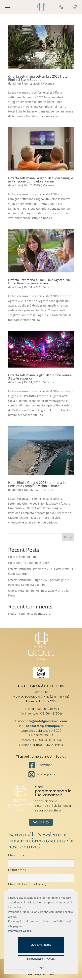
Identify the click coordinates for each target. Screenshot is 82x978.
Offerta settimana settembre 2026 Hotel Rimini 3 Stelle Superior (38, 78)
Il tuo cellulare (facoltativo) (27, 884)
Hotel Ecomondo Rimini (23, 557)
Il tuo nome (16, 855)
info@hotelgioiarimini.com (46, 721)
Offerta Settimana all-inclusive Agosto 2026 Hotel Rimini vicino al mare (40, 281)
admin (16, 83)
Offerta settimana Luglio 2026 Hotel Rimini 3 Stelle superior (40, 377)
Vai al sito (41, 822)
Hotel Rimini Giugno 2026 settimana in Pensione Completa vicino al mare (37, 484)
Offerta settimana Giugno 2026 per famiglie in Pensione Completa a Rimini (40, 179)
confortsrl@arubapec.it (44, 726)
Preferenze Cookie (41, 959)
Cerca (68, 537)
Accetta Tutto (41, 945)
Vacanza (48, 83)
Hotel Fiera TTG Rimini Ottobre (28, 563)
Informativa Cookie (20, 930)
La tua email (17, 870)
